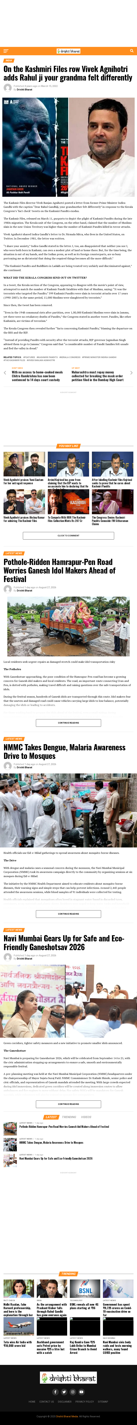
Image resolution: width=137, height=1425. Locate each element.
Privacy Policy (85, 1401)
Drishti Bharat (24, 89)
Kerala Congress (70, 357)
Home (32, 1401)
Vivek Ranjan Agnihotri (41, 360)
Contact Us (46, 1401)
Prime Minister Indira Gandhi (99, 357)
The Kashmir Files (15, 360)
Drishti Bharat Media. (67, 1416)
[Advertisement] (68, 23)
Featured (30, 357)
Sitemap (103, 1401)
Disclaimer (65, 1401)
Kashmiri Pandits (48, 357)
